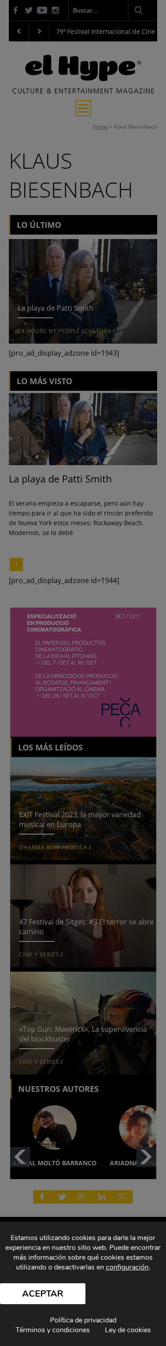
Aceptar (42, 1294)
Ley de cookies (128, 1330)
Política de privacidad (83, 1320)
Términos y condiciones (52, 1330)
